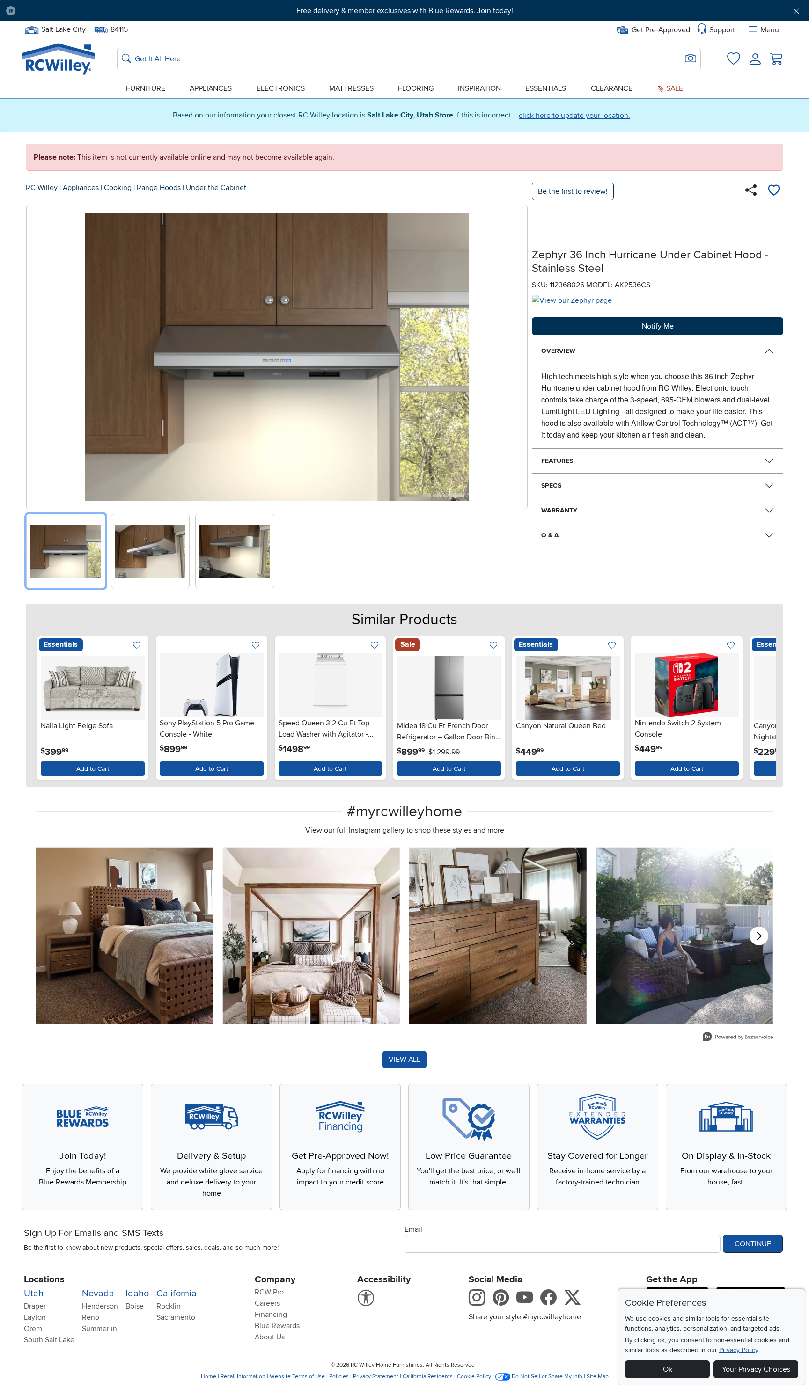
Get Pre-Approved (661, 30)
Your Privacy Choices (756, 1369)
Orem (33, 1328)
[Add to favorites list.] (137, 646)
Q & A (550, 535)
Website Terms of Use (297, 1376)
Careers (267, 1303)
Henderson (100, 1306)
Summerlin (99, 1328)
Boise (134, 1306)
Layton (35, 1317)
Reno (90, 1317)
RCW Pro (269, 1292)
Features (557, 461)
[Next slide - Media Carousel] (759, 936)
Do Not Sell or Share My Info (547, 1376)
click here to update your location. (574, 115)
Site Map (598, 1376)
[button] (84, 11)
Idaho (137, 1293)
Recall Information (243, 1376)
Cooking (118, 187)
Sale (673, 88)
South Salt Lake (49, 1340)
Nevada (98, 1293)
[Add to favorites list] (774, 191)
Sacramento (175, 1317)
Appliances (211, 88)
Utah (34, 1293)
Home (208, 1376)
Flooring (416, 88)
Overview (558, 351)
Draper (35, 1306)
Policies (339, 1376)
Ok (667, 1369)
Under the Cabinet (216, 187)
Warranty (559, 510)
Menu (769, 30)
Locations (44, 1279)
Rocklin (168, 1306)
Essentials (545, 88)
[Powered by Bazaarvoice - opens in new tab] (738, 1038)
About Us (270, 1337)
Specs (551, 486)
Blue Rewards (277, 1326)
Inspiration (479, 88)
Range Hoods (159, 187)
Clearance (611, 88)
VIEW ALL (404, 1059)
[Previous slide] (37, 355)
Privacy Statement (375, 1376)
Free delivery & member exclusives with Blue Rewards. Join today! (404, 10)
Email (413, 1229)
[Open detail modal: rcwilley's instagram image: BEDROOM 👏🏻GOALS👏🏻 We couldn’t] (311, 935)
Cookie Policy (474, 1376)
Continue (753, 1244)
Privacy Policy (738, 1350)
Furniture (145, 88)
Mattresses (351, 88)
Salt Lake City (63, 28)
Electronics (281, 88)
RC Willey (42, 187)
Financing (271, 1314)
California (176, 1293)
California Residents (428, 1376)
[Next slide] (517, 355)
